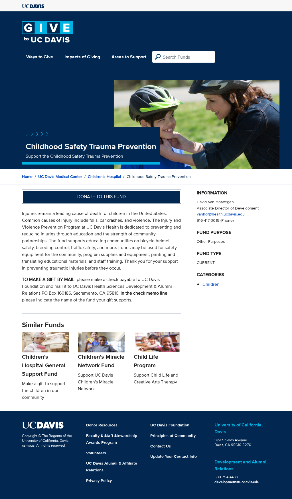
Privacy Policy (99, 480)
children (211, 284)
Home (27, 176)
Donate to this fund (101, 196)
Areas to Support (128, 57)
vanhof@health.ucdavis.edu (221, 214)
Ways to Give (39, 57)
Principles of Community (173, 435)
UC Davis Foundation (169, 425)
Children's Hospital (104, 176)
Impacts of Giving (82, 57)
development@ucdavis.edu (236, 481)
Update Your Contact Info (173, 456)
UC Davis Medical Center (60, 176)
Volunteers (96, 453)
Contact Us (160, 446)
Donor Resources (101, 425)
